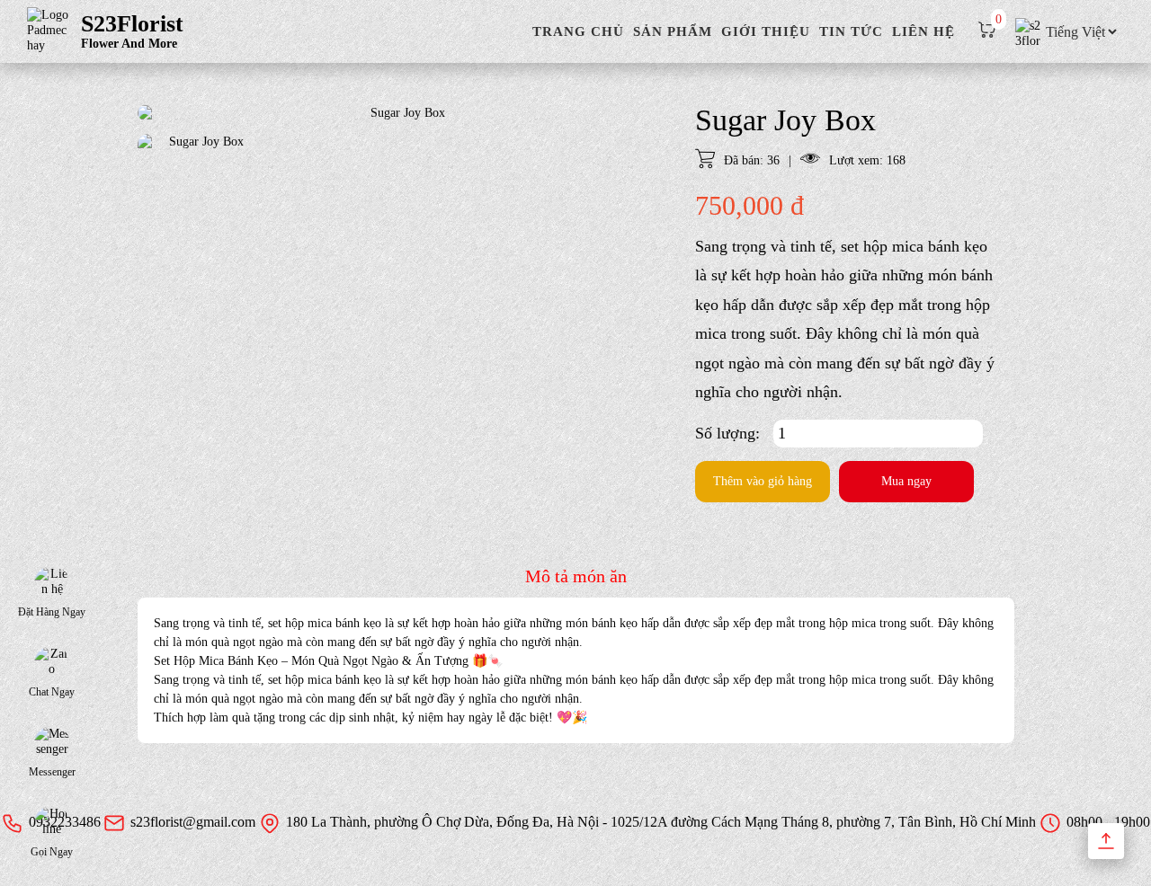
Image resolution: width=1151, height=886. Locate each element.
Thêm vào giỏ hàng (762, 481)
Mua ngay (906, 481)
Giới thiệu (765, 31)
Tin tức (851, 31)
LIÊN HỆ (923, 31)
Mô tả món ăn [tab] (576, 576)
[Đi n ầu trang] (1106, 841)
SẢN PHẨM (672, 31)
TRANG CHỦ (578, 31)
